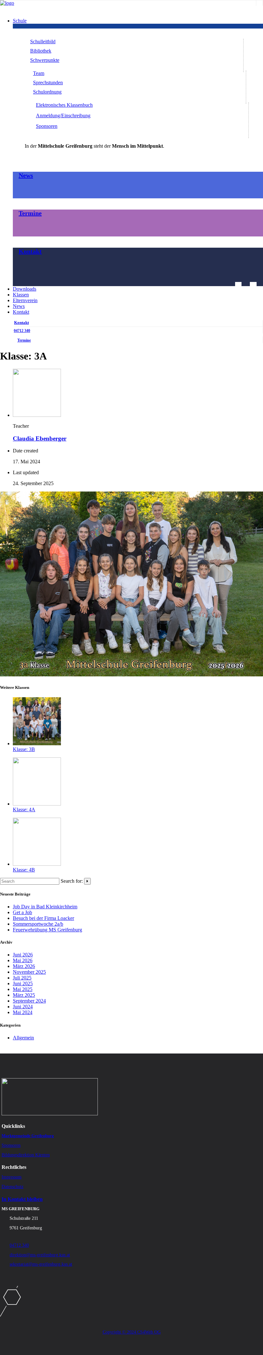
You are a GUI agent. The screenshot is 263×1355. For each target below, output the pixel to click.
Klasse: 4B (24, 869)
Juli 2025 (22, 977)
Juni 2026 (23, 954)
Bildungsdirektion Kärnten (26, 1155)
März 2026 (24, 966)
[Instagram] (259, 3)
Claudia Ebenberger (39, 438)
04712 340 (22, 330)
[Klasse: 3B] (37, 743)
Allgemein (23, 1037)
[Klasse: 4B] (37, 864)
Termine (30, 213)
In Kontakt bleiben (22, 1199)
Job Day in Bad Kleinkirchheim (45, 906)
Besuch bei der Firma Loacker (43, 918)
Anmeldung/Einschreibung (63, 115)
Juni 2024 (23, 1006)
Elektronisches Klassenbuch (64, 105)
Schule (20, 20)
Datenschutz (12, 1186)
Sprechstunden (48, 82)
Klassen (21, 294)
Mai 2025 (22, 989)
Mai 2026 (22, 960)
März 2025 (24, 995)
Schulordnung (47, 92)
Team (38, 73)
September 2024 (29, 1001)
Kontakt (30, 251)
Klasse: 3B (24, 749)
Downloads (24, 289)
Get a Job (22, 912)
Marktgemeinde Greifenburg (28, 1135)
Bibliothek (40, 51)
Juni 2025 (23, 983)
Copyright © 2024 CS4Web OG (132, 1332)
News (26, 175)
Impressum (11, 1177)
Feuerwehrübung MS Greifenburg (47, 929)
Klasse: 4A (24, 809)
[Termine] (253, 284)
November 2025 (29, 972)
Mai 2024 (22, 1012)
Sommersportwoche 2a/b (38, 924)
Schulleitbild (42, 41)
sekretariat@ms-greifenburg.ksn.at (41, 1264)
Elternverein (25, 300)
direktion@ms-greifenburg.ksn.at (40, 1254)
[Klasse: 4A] (37, 803)
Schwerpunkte (44, 60)
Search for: (72, 881)
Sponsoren (46, 126)
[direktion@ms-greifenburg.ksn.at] (238, 284)
